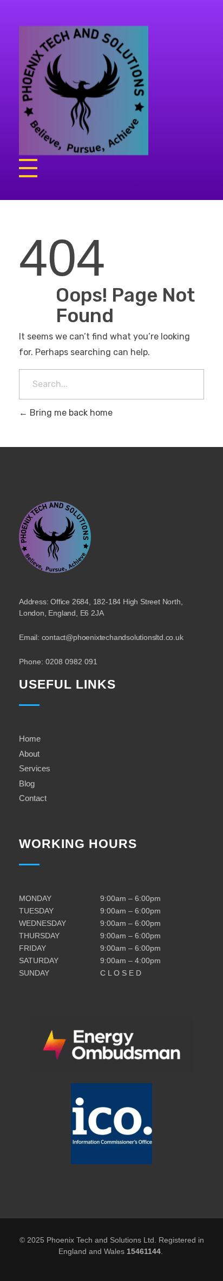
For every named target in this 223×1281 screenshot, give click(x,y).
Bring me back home (70, 413)
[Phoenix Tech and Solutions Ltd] (111, 90)
